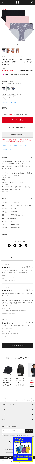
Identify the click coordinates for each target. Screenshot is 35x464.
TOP (3, 400)
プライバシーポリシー (18, 435)
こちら (21, 215)
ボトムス (21, 56)
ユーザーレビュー (17, 257)
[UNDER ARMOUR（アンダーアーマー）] (17, 2)
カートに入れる (16, 120)
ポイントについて (7, 149)
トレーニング (13, 56)
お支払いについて (7, 145)
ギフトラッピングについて (20, 145)
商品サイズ (13, 102)
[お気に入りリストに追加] (11, 374)
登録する (28, 430)
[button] (32, 23)
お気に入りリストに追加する (16, 127)
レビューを (17, 345)
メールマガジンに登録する (10, 426)
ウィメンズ (5, 56)
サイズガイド (5, 102)
